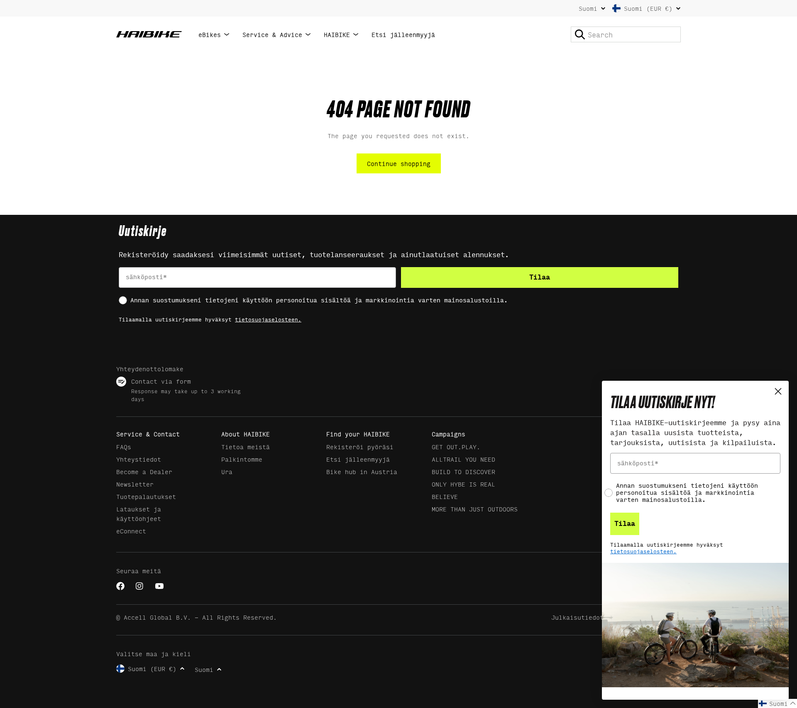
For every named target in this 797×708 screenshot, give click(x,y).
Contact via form (161, 381)
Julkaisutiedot (577, 617)
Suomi (588, 8)
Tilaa (539, 277)
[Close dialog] (778, 391)
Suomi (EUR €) (648, 8)
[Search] (580, 34)
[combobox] (626, 34)
